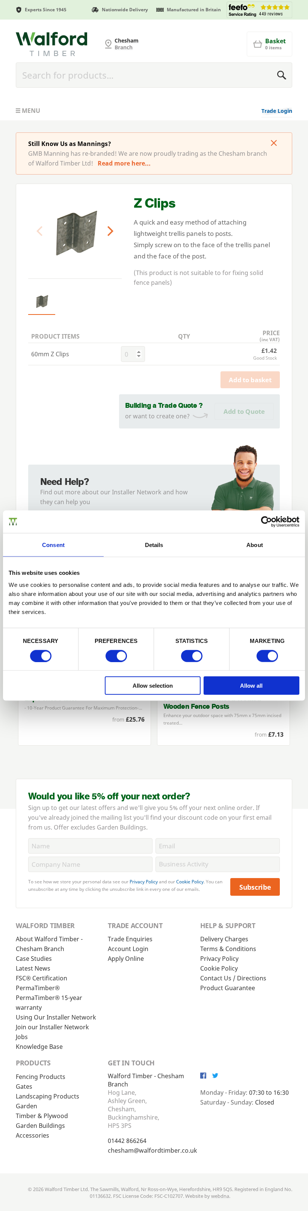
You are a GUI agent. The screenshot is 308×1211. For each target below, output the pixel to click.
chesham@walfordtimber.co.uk (152, 1150)
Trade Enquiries (130, 939)
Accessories (32, 1135)
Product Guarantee (227, 988)
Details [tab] (154, 544)
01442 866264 (127, 1141)
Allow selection (153, 685)
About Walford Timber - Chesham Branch (49, 944)
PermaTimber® (38, 988)
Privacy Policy (144, 881)
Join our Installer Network (52, 1027)
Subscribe (255, 887)
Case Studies (34, 958)
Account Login (128, 949)
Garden (26, 1106)
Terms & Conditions (228, 949)
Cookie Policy (190, 881)
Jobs (22, 1037)
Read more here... (124, 163)
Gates (24, 1086)
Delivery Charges (224, 939)
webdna (220, 1196)
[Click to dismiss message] (274, 144)
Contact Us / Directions (233, 978)
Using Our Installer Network (56, 1017)
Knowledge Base (39, 1046)
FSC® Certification (41, 978)
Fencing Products (40, 1077)
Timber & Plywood (42, 1116)
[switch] (116, 656)
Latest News (33, 968)
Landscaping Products (47, 1096)
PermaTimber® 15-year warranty (49, 1003)
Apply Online (126, 958)
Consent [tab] (53, 544)
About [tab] (254, 544)
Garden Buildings (40, 1125)
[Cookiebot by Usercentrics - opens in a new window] (266, 521)
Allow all (251, 685)
